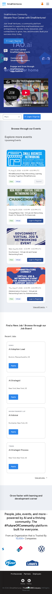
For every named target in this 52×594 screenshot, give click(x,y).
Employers (37, 574)
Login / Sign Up (14, 41)
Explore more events (18, 137)
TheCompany (32, 588)
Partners (27, 574)
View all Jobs (40, 478)
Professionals (16, 574)
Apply (13, 366)
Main (6, 117)
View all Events (39, 307)
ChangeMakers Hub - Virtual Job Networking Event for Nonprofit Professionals (26, 214)
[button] (42, 4)
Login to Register (35, 221)
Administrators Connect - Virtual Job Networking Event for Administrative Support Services (23, 293)
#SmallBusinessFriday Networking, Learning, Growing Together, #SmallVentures (25, 175)
